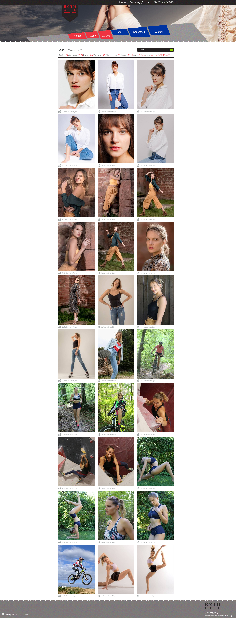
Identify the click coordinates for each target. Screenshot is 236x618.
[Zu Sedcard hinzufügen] (59, 111)
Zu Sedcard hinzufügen (69, 111)
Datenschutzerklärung (225, 615)
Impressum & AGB (211, 615)
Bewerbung (135, 2)
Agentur (122, 2)
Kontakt (146, 2)
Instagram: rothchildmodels (17, 614)
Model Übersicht (75, 50)
